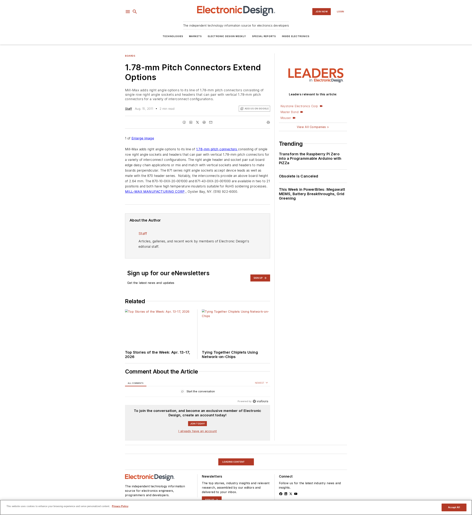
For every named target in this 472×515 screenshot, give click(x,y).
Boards (130, 55)
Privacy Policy (120, 506)
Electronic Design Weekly (227, 36)
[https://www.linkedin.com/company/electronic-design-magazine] (286, 494)
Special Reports (264, 36)
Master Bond (289, 112)
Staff (128, 108)
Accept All (454, 507)
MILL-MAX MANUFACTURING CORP (155, 191)
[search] (135, 11)
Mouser (285, 118)
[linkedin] (191, 122)
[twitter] (197, 122)
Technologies (173, 36)
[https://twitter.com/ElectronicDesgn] (291, 494)
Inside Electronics (296, 36)
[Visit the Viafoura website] (260, 401)
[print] (268, 122)
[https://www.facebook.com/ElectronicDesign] (281, 494)
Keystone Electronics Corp (299, 106)
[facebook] (184, 122)
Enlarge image (142, 138)
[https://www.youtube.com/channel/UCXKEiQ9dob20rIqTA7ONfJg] (296, 494)
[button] (128, 11)
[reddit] (204, 122)
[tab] (135, 383)
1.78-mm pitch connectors (217, 149)
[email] (211, 122)
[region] (197, 392)
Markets (195, 36)
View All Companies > (313, 127)
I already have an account (197, 431)
